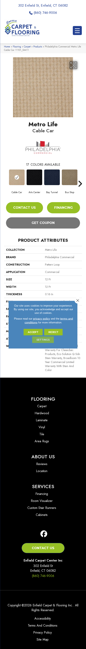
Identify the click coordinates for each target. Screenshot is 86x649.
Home (7, 46)
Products (37, 46)
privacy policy (41, 318)
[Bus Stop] (69, 177)
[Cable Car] (17, 177)
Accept (33, 331)
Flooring (17, 46)
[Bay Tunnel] (52, 177)
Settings (43, 339)
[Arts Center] (34, 177)
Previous (6, 178)
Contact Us (24, 208)
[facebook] (44, 534)
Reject (53, 331)
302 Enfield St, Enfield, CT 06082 (43, 5)
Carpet (27, 46)
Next (80, 178)
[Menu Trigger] (77, 30)
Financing (63, 208)
